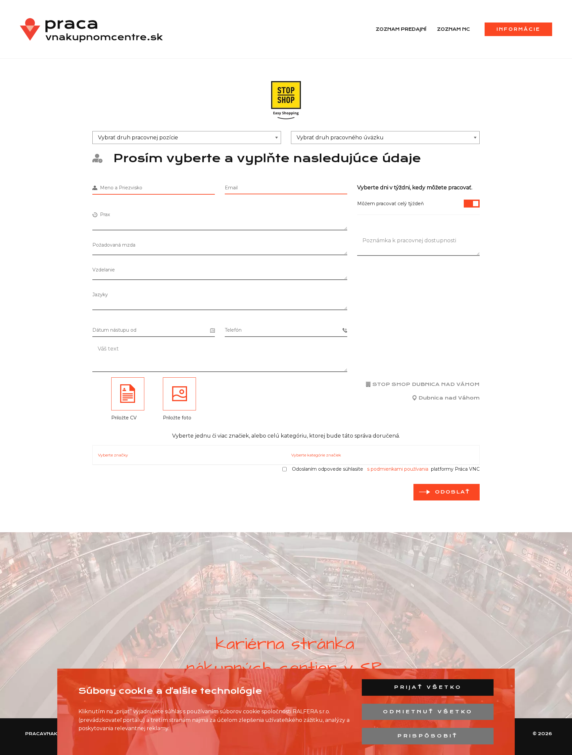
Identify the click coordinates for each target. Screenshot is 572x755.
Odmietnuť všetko (428, 712)
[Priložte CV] (127, 393)
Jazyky (100, 295)
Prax (103, 214)
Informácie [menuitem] (518, 29)
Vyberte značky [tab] (113, 454)
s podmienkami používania (397, 469)
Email (231, 188)
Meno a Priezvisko (119, 188)
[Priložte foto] (179, 393)
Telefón (233, 330)
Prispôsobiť (427, 736)
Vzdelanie (103, 270)
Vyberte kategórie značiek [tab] (316, 454)
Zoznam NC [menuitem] (453, 29)
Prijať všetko (428, 687)
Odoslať (452, 492)
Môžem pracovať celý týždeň (390, 204)
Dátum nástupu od (114, 330)
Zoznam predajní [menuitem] (401, 29)
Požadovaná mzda (113, 245)
